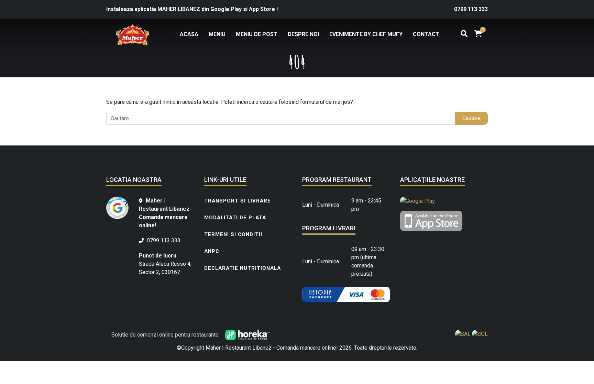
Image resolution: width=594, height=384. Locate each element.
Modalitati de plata (235, 218)
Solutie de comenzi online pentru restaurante (165, 334)
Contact (426, 34)
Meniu (217, 34)
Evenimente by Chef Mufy (366, 34)
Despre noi (303, 34)
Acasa (189, 34)
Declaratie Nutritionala (242, 268)
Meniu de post (256, 34)
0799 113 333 (471, 9)
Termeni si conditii (233, 234)
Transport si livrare (237, 201)
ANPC (211, 251)
